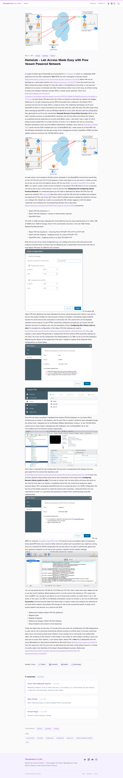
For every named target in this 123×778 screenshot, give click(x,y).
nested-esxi (49, 738)
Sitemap (89, 774)
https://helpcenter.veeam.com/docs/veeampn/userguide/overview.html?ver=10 (52, 651)
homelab (45, 56)
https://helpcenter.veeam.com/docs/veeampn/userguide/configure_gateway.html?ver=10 (56, 475)
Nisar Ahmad (32, 699)
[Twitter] (108, 3)
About (26, 3)
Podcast (93, 3)
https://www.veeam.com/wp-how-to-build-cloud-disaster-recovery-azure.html (52, 79)
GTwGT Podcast (51, 765)
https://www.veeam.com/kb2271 (65, 82)
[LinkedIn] (111, 3)
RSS (83, 774)
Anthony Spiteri (38, 763)
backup (38, 56)
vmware (52, 56)
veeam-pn (70, 738)
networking (60, 738)
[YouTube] (92, 759)
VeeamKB (46, 194)
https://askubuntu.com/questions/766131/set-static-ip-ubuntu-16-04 (49, 206)
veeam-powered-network (84, 738)
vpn (27, 742)
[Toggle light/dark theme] (118, 3)
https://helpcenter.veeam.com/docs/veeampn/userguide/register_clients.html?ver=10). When (57, 331)
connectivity (30, 738)
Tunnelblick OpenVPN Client (80, 183)
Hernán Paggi (33, 712)
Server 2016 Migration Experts (39, 684)
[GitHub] (114, 3)
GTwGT (101, 3)
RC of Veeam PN (70, 74)
